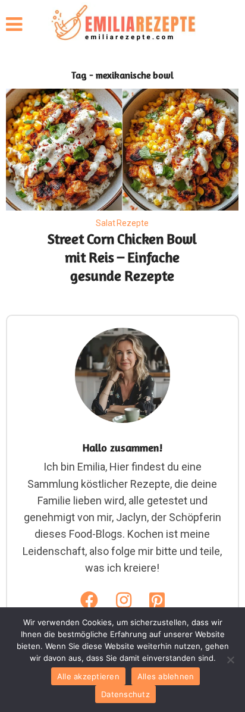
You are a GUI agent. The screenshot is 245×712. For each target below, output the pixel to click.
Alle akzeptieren (88, 676)
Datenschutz (125, 694)
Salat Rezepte (122, 223)
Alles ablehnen (165, 676)
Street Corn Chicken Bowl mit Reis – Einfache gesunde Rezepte (122, 257)
